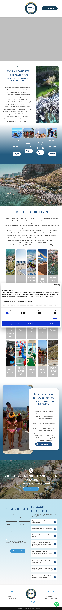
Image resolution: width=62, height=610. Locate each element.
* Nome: (8, 518)
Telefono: (21, 524)
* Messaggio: (9, 531)
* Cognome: (22, 518)
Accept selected (31, 323)
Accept (51, 323)
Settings (55, 318)
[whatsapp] (56, 604)
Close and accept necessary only (11, 323)
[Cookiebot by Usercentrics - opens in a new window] (53, 285)
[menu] (3, 8)
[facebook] (28, 602)
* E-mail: (8, 524)
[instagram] (31, 602)
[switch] (23, 313)
